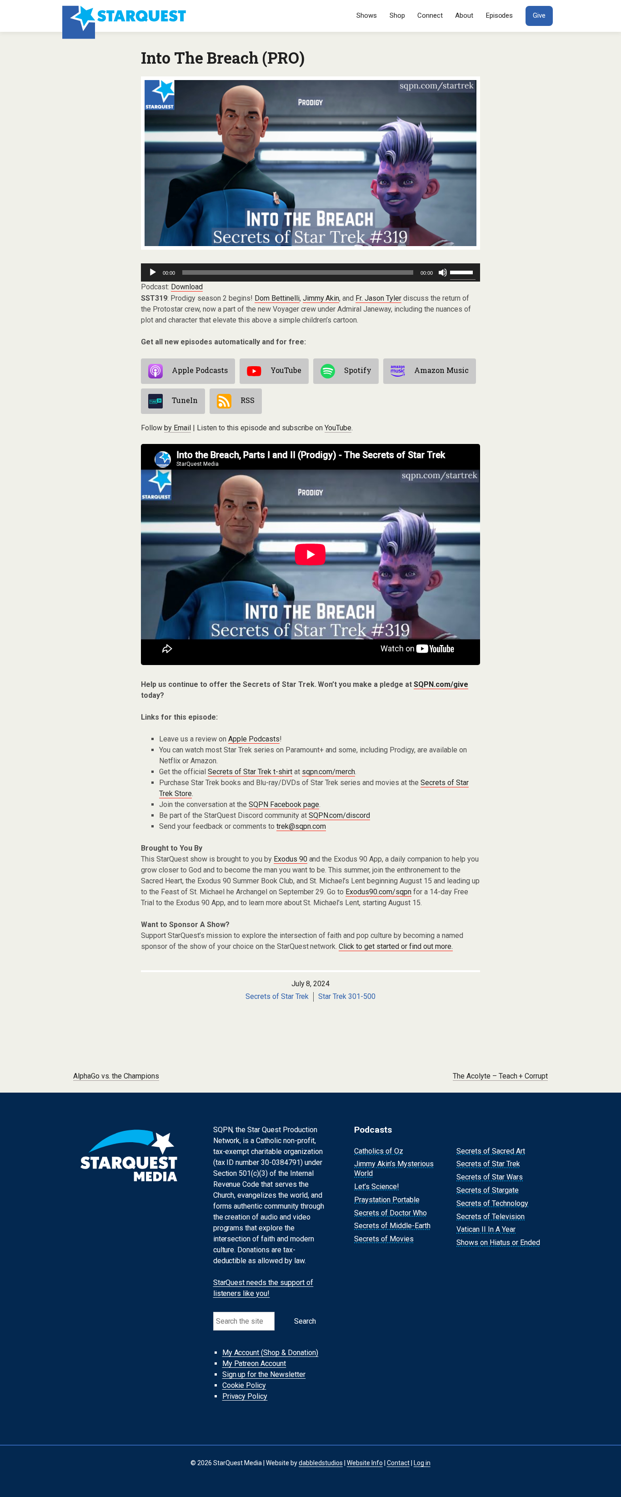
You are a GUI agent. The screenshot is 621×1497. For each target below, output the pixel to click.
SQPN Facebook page (284, 804)
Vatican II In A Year (486, 1229)
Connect (430, 15)
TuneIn (185, 400)
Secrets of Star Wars (489, 1177)
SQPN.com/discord (340, 815)
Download (187, 286)
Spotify (357, 370)
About (464, 15)
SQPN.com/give (441, 684)
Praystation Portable (387, 1199)
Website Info (365, 1463)
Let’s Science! (376, 1186)
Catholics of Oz (378, 1151)
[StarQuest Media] (125, 16)
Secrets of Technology (492, 1203)
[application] (310, 272)
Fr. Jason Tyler (378, 298)
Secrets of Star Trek (277, 996)
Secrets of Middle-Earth (392, 1226)
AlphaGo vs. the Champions (116, 1076)
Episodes (499, 15)
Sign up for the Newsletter (264, 1374)
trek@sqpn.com (301, 826)
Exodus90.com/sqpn (378, 891)
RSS (247, 400)
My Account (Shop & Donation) (270, 1352)
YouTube (285, 370)
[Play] (152, 272)
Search (305, 1321)
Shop (397, 15)
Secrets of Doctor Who (390, 1213)
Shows (366, 15)
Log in (422, 1463)
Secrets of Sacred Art (490, 1151)
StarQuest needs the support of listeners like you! (263, 1288)
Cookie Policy (244, 1385)
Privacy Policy (245, 1396)
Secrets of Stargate (487, 1190)
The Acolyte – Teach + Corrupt (500, 1076)
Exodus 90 (290, 859)
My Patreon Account (254, 1363)
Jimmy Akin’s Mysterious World (394, 1169)
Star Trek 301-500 (347, 996)
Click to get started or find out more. (396, 946)
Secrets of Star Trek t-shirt (250, 771)
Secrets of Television (490, 1216)
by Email (177, 427)
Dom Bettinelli (277, 298)
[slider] (463, 271)
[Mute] (442, 272)
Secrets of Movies (384, 1239)
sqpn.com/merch (329, 771)
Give (539, 15)
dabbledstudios (321, 1463)
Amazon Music (441, 370)
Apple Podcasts (200, 370)
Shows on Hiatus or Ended (498, 1242)
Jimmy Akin (321, 298)
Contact (398, 1463)
